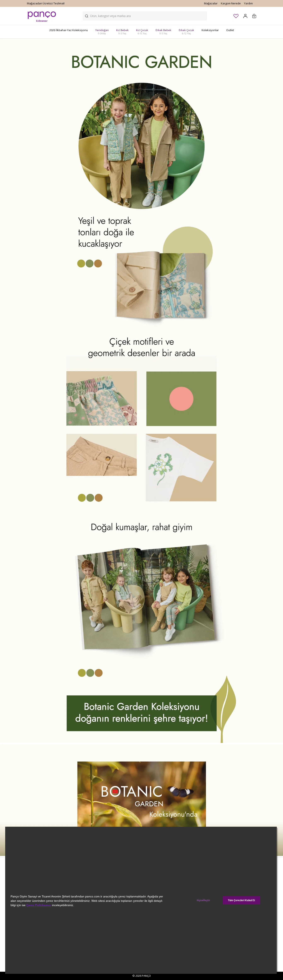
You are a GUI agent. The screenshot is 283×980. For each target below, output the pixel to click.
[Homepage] (42, 16)
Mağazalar (211, 3)
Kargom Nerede (231, 3)
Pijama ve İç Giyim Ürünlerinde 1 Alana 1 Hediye (57, 3)
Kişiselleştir (203, 900)
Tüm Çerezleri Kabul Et (241, 900)
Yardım (248, 3)
